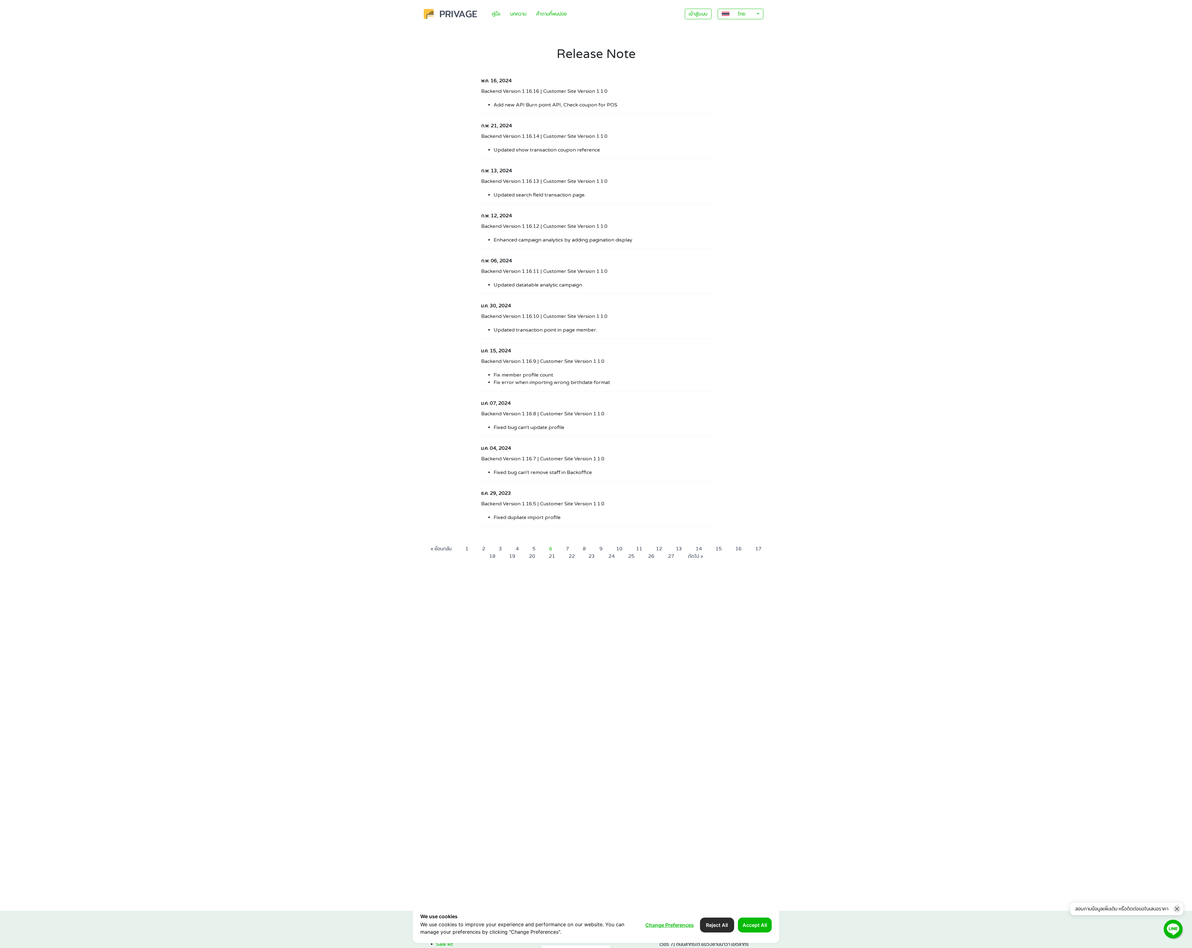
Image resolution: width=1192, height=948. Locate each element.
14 (699, 549)
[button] (740, 14)
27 (671, 556)
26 (651, 556)
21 (552, 556)
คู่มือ (496, 14)
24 (611, 556)
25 (631, 556)
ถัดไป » (695, 556)
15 (719, 549)
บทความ (518, 14)
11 (639, 549)
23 (592, 556)
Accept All (755, 925)
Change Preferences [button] (669, 925)
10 (619, 549)
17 (758, 549)
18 (492, 556)
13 (679, 549)
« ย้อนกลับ (441, 549)
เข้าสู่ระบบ (698, 14)
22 (572, 556)
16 (738, 549)
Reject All (717, 925)
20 (532, 556)
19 (512, 556)
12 (659, 549)
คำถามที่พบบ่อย (551, 14)
